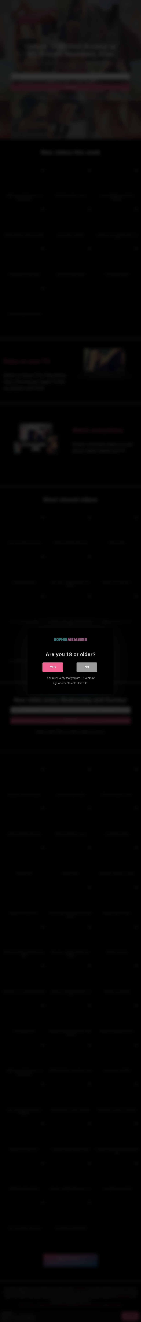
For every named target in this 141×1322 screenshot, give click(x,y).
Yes (53, 667)
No (87, 667)
